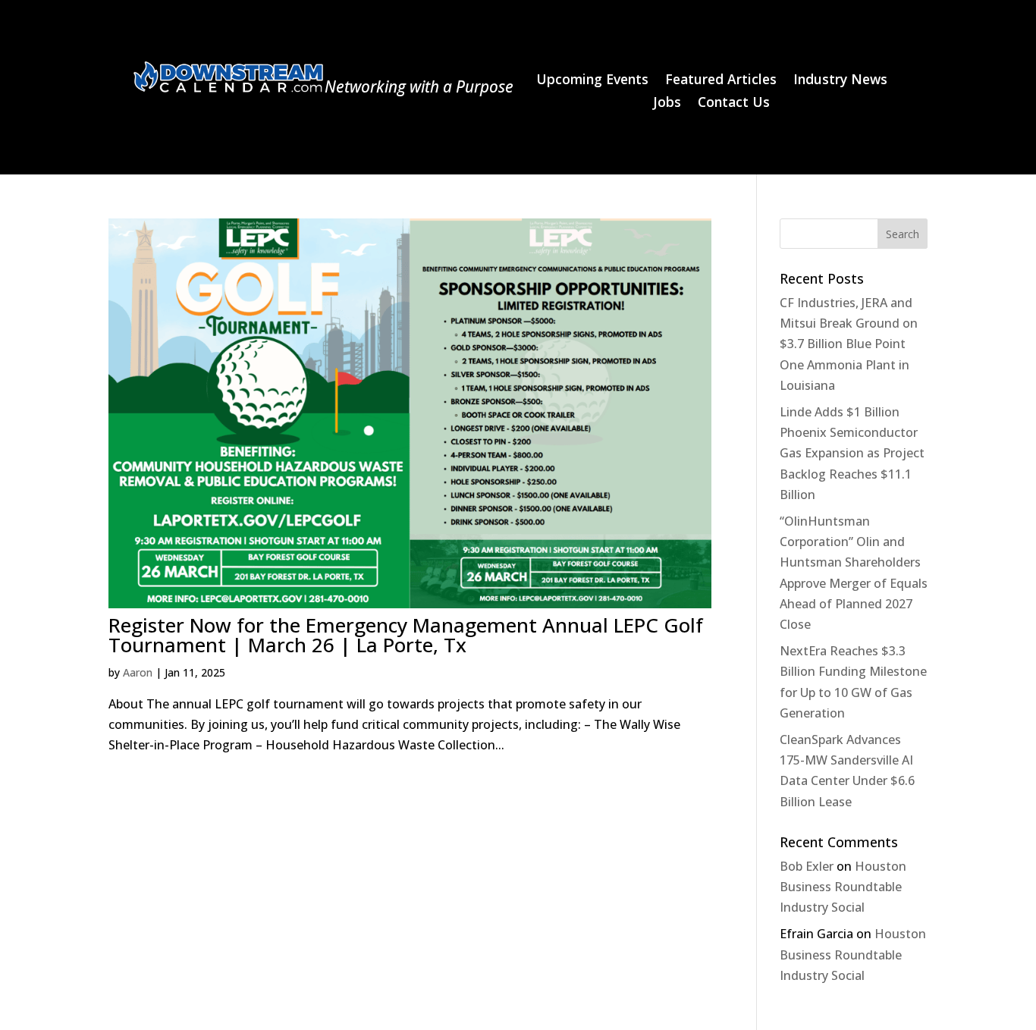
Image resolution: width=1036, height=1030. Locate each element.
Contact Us (734, 103)
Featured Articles (721, 81)
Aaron (137, 672)
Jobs (667, 103)
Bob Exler (807, 866)
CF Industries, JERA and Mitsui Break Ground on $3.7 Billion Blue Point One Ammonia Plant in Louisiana (849, 344)
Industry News (840, 81)
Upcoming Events (592, 81)
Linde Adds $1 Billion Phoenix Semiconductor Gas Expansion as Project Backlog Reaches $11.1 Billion (852, 453)
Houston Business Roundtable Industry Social (843, 886)
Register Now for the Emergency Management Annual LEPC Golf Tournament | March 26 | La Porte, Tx (405, 634)
